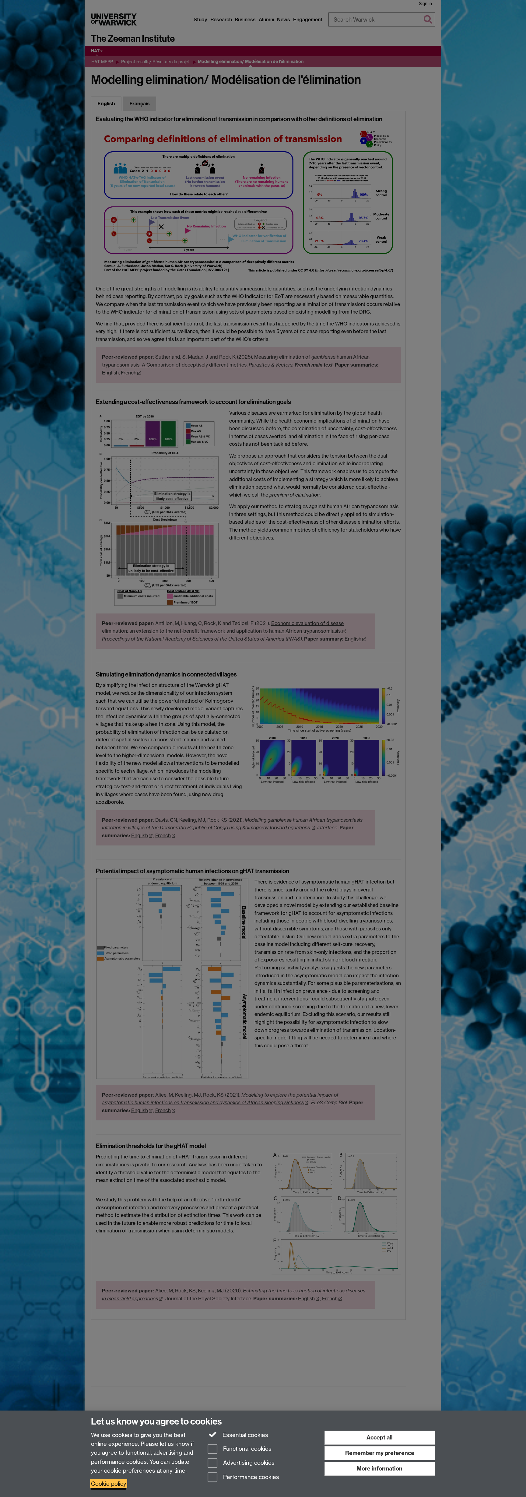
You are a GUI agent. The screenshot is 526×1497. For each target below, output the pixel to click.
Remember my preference (379, 1453)
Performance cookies (250, 1477)
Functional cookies (247, 1448)
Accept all (379, 1437)
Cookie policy (108, 1483)
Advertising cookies (248, 1463)
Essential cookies (244, 1435)
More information (379, 1468)
